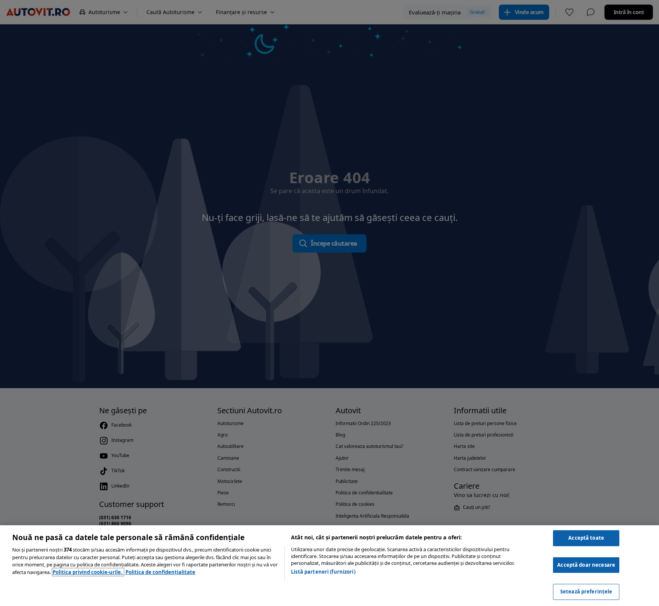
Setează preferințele (586, 591)
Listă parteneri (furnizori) (323, 571)
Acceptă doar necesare (586, 564)
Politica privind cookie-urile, (88, 572)
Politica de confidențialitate (160, 572)
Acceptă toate (586, 537)
